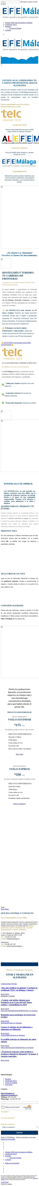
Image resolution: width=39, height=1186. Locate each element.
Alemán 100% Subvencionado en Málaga (18, 23)
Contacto (8, 30)
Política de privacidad (12, 1163)
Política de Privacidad (8, 1139)
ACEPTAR (5, 1182)
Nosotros (8, 26)
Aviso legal (8, 1084)
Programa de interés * (8, 1124)
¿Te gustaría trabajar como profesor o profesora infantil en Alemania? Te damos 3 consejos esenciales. (19, 1054)
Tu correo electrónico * (8, 1118)
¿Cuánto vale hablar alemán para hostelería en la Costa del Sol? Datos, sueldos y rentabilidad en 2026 (16, 1002)
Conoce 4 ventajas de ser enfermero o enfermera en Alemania (16, 1028)
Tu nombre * (5, 1112)
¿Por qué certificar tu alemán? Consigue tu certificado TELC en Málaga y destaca (19, 989)
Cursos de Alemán (15, 28)
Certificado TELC (11, 24)
